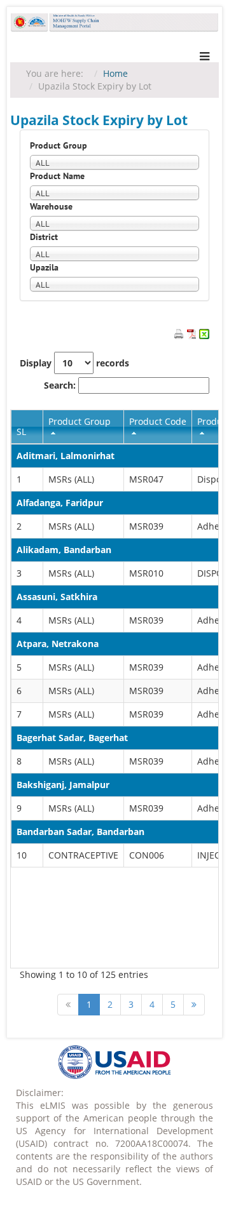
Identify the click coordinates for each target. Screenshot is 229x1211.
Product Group (58, 145)
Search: (61, 385)
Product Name (57, 176)
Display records (74, 363)
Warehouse (51, 206)
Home (115, 73)
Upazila (44, 267)
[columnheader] (83, 427)
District (44, 237)
